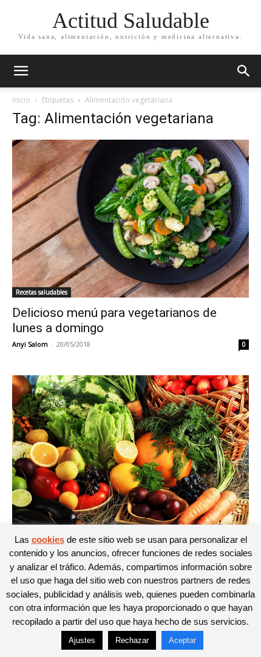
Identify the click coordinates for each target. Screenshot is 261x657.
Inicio (21, 100)
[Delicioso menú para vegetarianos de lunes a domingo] (130, 219)
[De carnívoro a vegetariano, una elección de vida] (130, 454)
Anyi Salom (30, 344)
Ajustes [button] (82, 640)
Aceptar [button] (182, 640)
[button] (20, 71)
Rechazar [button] (132, 640)
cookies (48, 539)
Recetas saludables (41, 292)
